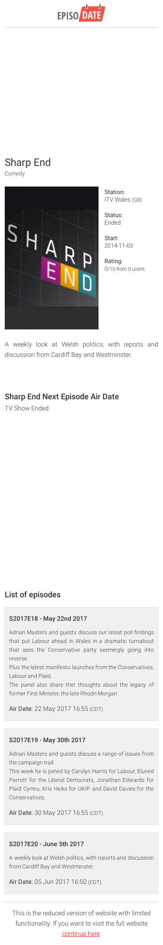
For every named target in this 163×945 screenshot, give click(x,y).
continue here (81, 933)
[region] (81, 91)
